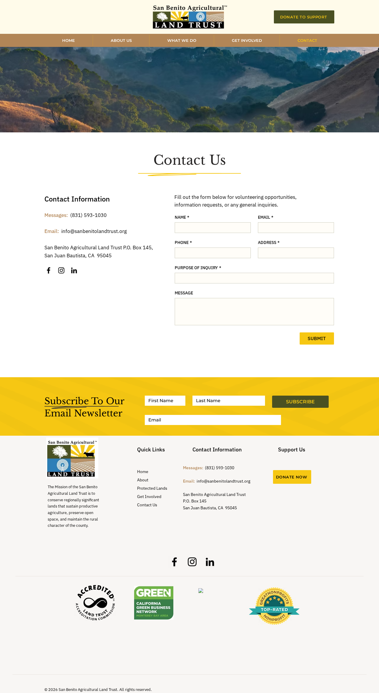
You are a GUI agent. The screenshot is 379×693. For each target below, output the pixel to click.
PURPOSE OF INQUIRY (198, 267)
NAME (182, 217)
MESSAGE (184, 293)
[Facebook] (48, 270)
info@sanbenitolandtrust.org (94, 231)
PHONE (183, 242)
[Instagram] (61, 270)
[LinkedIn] (74, 270)
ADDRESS (269, 242)
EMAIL (265, 217)
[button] (247, 40)
